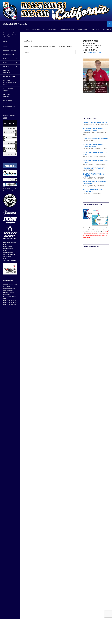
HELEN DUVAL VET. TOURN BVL (94, 168)
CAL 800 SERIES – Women (8, 101)
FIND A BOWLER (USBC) (9, 76)
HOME (5, 42)
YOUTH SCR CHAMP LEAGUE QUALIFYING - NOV (93, 129)
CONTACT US (107, 29)
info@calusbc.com (94, 52)
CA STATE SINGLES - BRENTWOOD (95, 123)
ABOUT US (6, 66)
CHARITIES (6, 58)
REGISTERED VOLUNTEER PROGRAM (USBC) (9, 82)
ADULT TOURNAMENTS (49, 29)
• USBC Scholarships (9, 254)
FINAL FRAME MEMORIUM (7, 71)
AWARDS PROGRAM (8, 54)
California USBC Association (15, 24)
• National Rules (8, 252)
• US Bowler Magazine (9, 260)
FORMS (5, 62)
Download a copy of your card (93, 228)
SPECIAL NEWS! (36, 29)
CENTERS (5, 46)
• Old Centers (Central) (10, 302)
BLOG (27, 29)
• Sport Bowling (7, 246)
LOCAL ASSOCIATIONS (9, 50)
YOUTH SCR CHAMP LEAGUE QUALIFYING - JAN (93, 145)
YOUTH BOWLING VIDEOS (8, 89)
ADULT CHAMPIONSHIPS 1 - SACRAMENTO (93, 191)
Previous (85, 84)
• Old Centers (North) (9, 300)
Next (106, 84)
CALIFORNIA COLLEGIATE (6, 95)
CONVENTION (95, 29)
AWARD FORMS (82, 29)
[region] (96, 85)
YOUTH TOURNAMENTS (67, 29)
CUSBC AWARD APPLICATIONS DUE (95, 138)
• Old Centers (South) (9, 304)
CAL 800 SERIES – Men (9, 106)
